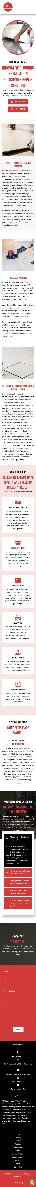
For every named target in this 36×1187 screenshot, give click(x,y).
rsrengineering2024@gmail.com (18, 1074)
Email (5, 981)
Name (6, 971)
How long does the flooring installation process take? (20, 872)
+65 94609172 (18, 1056)
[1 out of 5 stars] (13, 744)
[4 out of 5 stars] (20, 744)
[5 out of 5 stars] (23, 744)
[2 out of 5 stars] (15, 744)
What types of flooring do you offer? (19, 838)
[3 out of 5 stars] (18, 744)
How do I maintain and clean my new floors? (18, 892)
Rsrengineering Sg (18, 1089)
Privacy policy (18, 1183)
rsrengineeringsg (18, 1082)
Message (7, 1001)
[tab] (18, 838)
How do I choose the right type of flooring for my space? (19, 903)
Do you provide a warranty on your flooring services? (19, 882)
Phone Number (9, 991)
